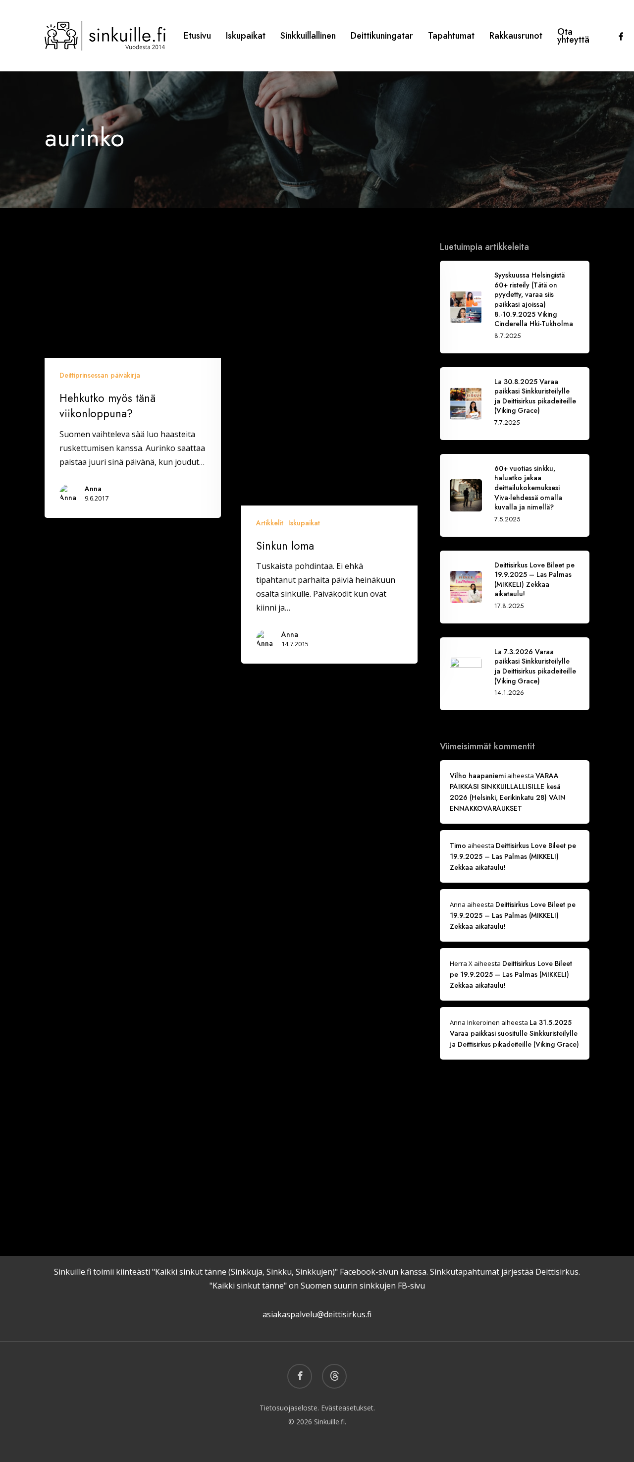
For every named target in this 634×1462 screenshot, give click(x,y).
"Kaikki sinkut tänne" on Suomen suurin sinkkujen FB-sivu (317, 1285)
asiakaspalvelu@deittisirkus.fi (317, 1314)
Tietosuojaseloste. (289, 1407)
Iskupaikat (304, 523)
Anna (93, 489)
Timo (458, 845)
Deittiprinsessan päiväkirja (99, 375)
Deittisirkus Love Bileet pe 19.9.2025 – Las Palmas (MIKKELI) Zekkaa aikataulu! (513, 856)
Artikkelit (269, 523)
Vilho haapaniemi (478, 776)
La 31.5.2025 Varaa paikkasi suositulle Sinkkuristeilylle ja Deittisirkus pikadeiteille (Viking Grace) (514, 1033)
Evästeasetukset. (348, 1407)
